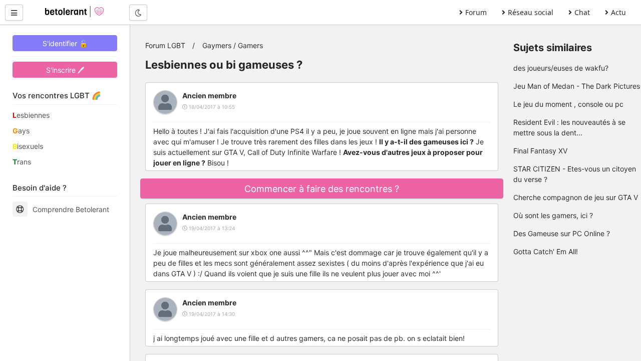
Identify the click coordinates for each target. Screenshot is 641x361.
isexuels (28, 146)
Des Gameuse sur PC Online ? (561, 233)
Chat (582, 12)
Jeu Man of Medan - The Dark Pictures (576, 86)
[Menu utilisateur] (14, 13)
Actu (618, 12)
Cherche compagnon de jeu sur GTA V (575, 197)
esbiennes (31, 115)
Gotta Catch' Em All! (545, 251)
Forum (476, 12)
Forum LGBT (165, 45)
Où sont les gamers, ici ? (553, 215)
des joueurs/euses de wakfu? (560, 68)
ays (21, 130)
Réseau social (530, 12)
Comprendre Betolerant (71, 209)
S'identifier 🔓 (65, 43)
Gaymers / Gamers (232, 45)
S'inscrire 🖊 (65, 70)
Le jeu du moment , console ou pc (568, 104)
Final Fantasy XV (540, 150)
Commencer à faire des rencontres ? (321, 189)
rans (22, 161)
